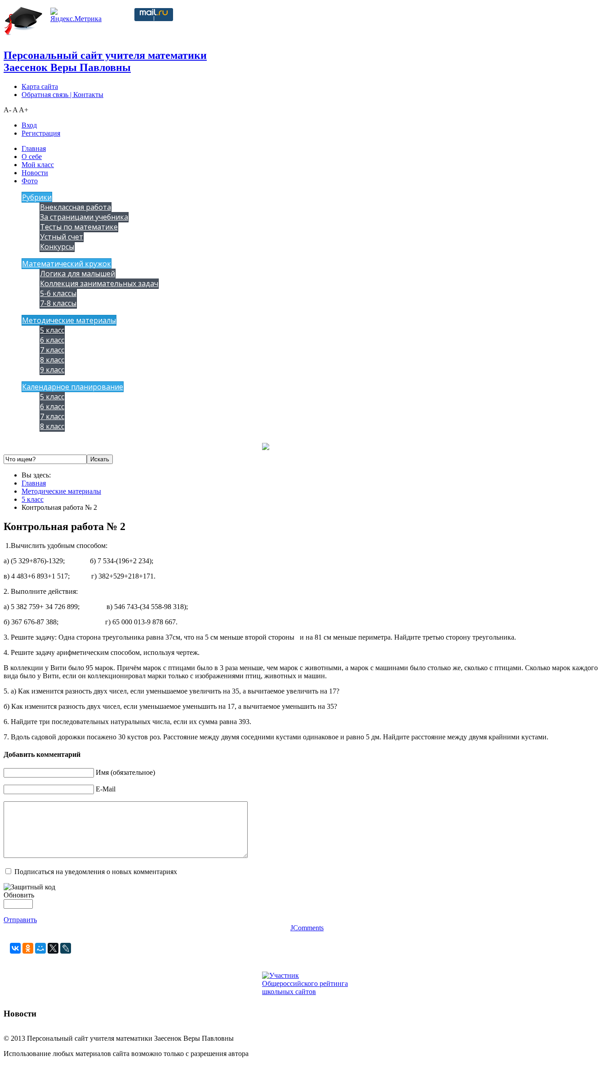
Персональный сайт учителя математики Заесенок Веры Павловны (105, 61)
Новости (35, 173)
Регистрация (41, 133)
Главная (34, 148)
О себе (32, 156)
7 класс (52, 350)
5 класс (52, 330)
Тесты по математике (79, 227)
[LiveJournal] (65, 948)
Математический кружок (66, 264)
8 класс (52, 360)
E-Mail (106, 789)
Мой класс (38, 164)
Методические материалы (69, 320)
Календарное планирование (72, 387)
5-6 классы (58, 293)
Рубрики (37, 197)
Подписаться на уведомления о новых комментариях (95, 871)
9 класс (52, 370)
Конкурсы (57, 247)
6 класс (52, 340)
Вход (29, 125)
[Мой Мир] (40, 948)
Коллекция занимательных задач (99, 283)
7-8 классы (58, 303)
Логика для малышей (77, 273)
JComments (307, 928)
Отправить (20, 920)
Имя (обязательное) (125, 772)
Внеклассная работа (75, 207)
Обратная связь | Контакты (62, 94)
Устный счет (61, 237)
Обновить (19, 895)
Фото (30, 181)
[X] (53, 948)
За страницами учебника (84, 217)
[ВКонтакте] (15, 948)
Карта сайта (40, 86)
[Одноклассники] (27, 948)
